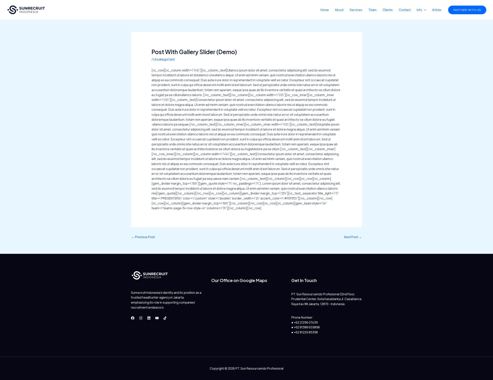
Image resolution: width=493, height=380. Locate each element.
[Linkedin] (149, 318)
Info (419, 10)
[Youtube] (157, 318)
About (339, 10)
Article (436, 10)
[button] (467, 10)
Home (324, 10)
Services (356, 10)
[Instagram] (141, 318)
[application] (424, 10)
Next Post (353, 237)
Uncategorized (163, 59)
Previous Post (143, 237)
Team (372, 10)
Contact (405, 10)
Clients (388, 10)
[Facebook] (132, 318)
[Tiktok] (165, 318)
